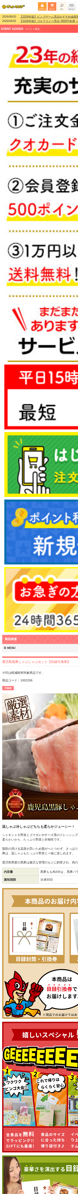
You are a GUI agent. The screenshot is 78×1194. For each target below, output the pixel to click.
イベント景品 (32, 26)
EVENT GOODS (12, 26)
